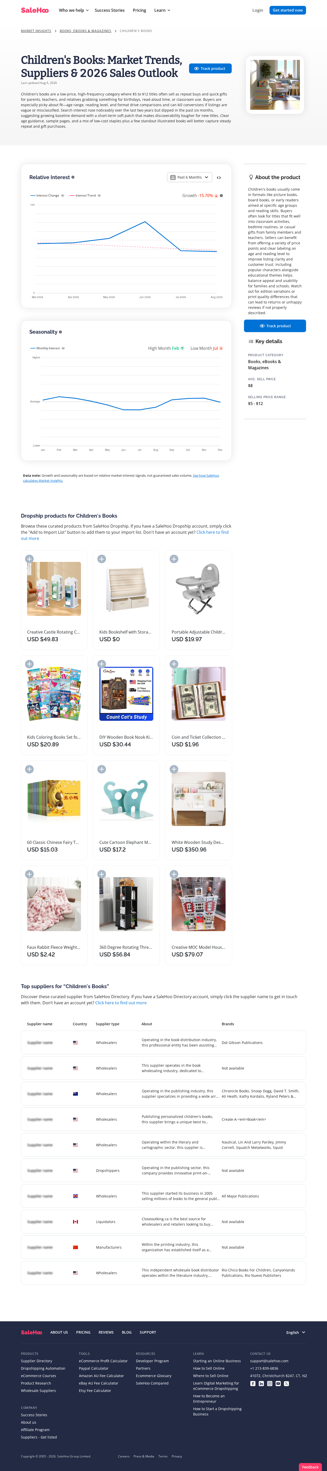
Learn (160, 10)
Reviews (106, 1332)
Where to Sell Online (210, 1375)
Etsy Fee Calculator (95, 1390)
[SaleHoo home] (31, 1332)
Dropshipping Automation (43, 1368)
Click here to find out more (121, 1003)
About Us (59, 1332)
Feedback (310, 1467)
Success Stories (110, 10)
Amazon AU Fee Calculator (101, 1375)
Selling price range (267, 397)
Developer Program (152, 1360)
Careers (124, 1456)
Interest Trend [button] (86, 195)
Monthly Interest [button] (48, 348)
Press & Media (144, 1456)
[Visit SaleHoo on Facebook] (252, 1383)
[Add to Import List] (29, 559)
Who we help (71, 10)
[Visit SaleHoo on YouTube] (278, 1383)
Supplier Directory (36, 1360)
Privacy (177, 1456)
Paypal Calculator (94, 1368)
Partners (143, 1368)
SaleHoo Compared (152, 1383)
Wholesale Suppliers (38, 1390)
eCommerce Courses (38, 1375)
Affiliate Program (35, 1429)
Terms (163, 1456)
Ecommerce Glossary (153, 1375)
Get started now (288, 10)
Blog (127, 1332)
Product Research (36, 1383)
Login (257, 10)
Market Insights (36, 31)
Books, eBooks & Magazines (85, 31)
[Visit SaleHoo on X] (286, 1383)
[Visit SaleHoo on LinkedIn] (261, 1383)
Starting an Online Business (217, 1360)
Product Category (266, 355)
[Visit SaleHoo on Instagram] (269, 1383)
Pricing (139, 10)
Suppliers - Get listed (39, 1437)
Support (148, 1332)
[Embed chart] (218, 177)
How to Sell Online (209, 1368)
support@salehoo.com (269, 1360)
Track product (213, 68)
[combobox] (189, 177)
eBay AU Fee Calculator (98, 1383)
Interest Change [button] (48, 195)
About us (28, 1422)
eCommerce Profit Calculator (103, 1360)
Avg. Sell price (262, 379)
